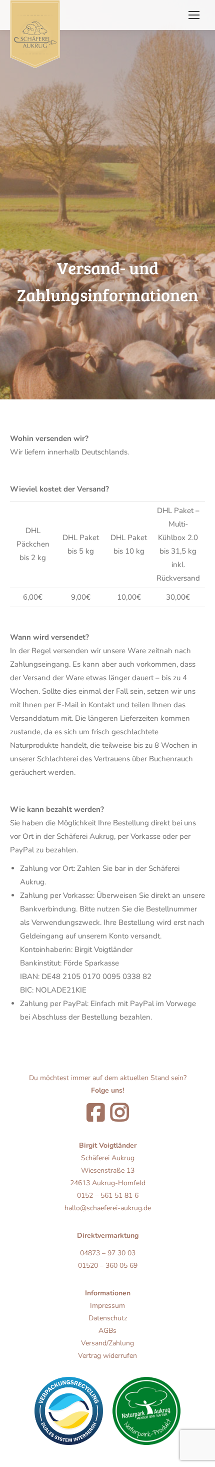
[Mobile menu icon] (194, 15)
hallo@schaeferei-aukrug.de (107, 1208)
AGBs (107, 1330)
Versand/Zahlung (107, 1343)
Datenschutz (107, 1318)
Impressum (107, 1305)
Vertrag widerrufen (107, 1355)
